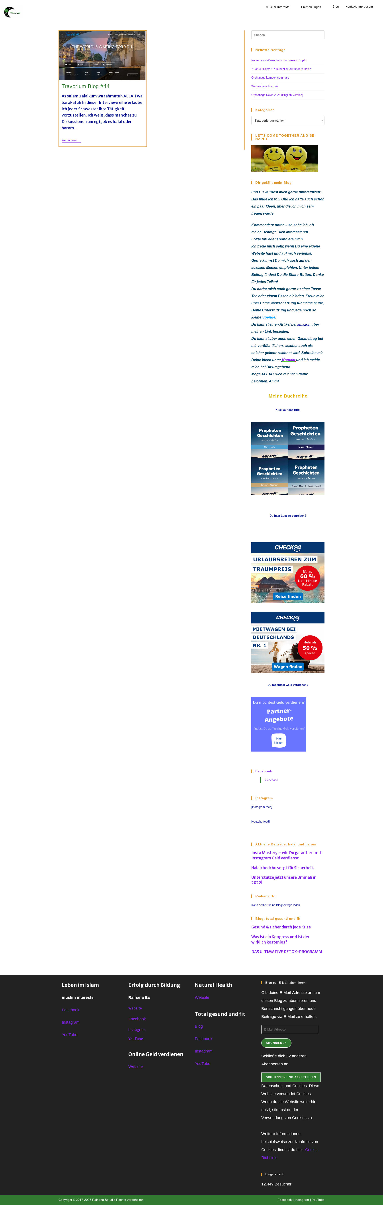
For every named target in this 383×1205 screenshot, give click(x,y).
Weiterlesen (71, 140)
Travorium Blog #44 (86, 86)
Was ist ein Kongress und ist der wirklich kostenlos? (280, 939)
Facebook (263, 771)
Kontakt (288, 360)
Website (135, 1008)
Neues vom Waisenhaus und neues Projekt (279, 60)
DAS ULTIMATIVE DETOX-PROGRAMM (286, 951)
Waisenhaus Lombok (264, 86)
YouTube (69, 1035)
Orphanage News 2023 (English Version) (277, 95)
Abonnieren (276, 1043)
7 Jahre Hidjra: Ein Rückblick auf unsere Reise (281, 69)
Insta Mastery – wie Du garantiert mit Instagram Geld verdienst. (286, 855)
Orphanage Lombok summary (270, 77)
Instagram (71, 1022)
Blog (199, 1026)
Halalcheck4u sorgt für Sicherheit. (282, 867)
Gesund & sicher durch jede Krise (281, 927)
